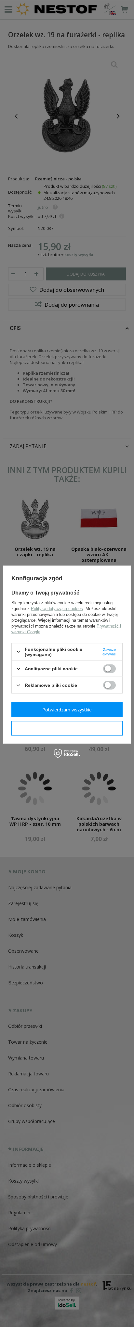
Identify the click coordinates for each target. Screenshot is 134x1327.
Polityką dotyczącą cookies (57, 608)
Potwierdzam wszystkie (67, 709)
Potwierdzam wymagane (67, 728)
